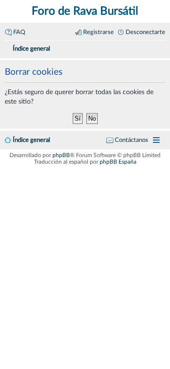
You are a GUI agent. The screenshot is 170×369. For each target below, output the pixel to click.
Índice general (31, 140)
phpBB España (118, 162)
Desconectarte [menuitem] (145, 32)
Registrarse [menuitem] (98, 32)
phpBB (61, 155)
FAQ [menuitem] (19, 32)
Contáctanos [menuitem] (131, 140)
